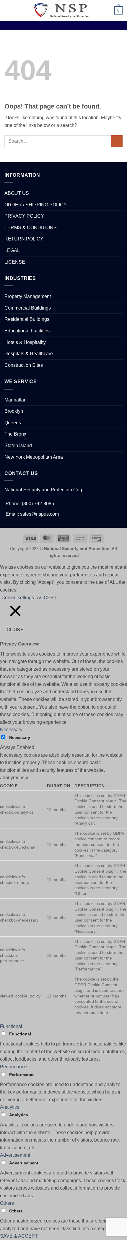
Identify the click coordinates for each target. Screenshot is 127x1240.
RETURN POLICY (23, 238)
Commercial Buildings (27, 307)
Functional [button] (11, 1026)
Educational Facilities (27, 330)
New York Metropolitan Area (33, 457)
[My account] (107, 10)
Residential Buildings (26, 319)
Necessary (19, 737)
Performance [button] (13, 1066)
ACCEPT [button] (47, 597)
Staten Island (18, 445)
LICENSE (14, 261)
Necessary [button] (11, 729)
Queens (12, 422)
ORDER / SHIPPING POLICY (35, 204)
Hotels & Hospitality (25, 342)
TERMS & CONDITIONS (30, 227)
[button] (8, 10)
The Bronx (15, 433)
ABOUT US (16, 193)
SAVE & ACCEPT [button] (19, 1236)
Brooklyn (13, 411)
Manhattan (15, 399)
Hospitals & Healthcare (28, 353)
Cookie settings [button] (17, 597)
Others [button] (7, 1203)
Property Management (27, 296)
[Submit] (117, 141)
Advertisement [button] (15, 1155)
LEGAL (12, 250)
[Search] (97, 10)
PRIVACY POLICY (24, 216)
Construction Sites (23, 365)
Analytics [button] (9, 1107)
